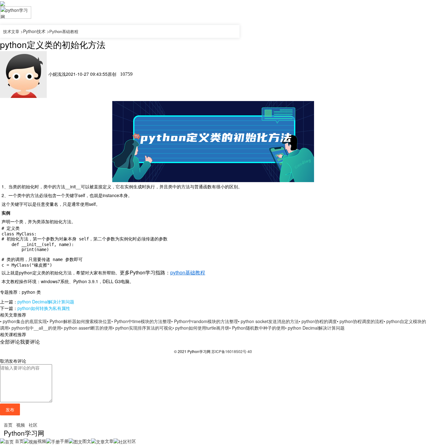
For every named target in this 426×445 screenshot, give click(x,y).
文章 (109, 441)
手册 (64, 441)
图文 (86, 441)
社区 (33, 425)
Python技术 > (36, 31)
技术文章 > (13, 31)
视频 (20, 425)
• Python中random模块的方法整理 (204, 321)
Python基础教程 (63, 31)
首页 (8, 425)
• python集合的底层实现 (23, 321)
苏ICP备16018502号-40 (231, 351)
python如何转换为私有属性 (43, 308)
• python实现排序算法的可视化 (142, 328)
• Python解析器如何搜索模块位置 (79, 321)
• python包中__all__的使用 (35, 328)
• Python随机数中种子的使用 (257, 328)
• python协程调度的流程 (360, 321)
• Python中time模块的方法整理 (141, 321)
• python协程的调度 (318, 321)
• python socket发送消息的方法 (268, 321)
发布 (10, 409)
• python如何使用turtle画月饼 (200, 328)
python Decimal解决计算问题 (45, 301)
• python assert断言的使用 (87, 328)
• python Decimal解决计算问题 (315, 328)
